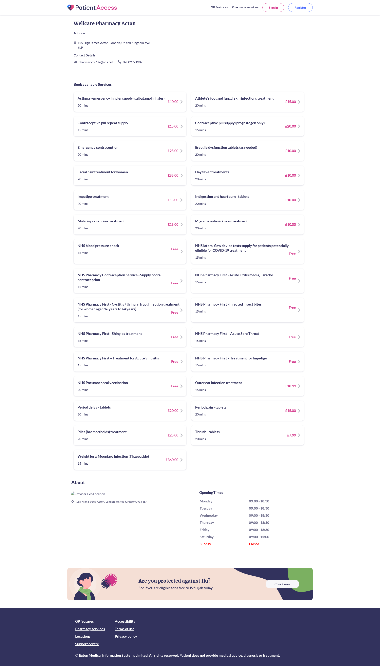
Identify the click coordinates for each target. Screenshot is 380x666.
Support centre (87, 644)
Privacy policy (126, 636)
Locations (82, 636)
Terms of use (124, 629)
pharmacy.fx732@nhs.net (96, 62)
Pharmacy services (245, 7)
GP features (219, 7)
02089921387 (132, 62)
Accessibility (125, 621)
